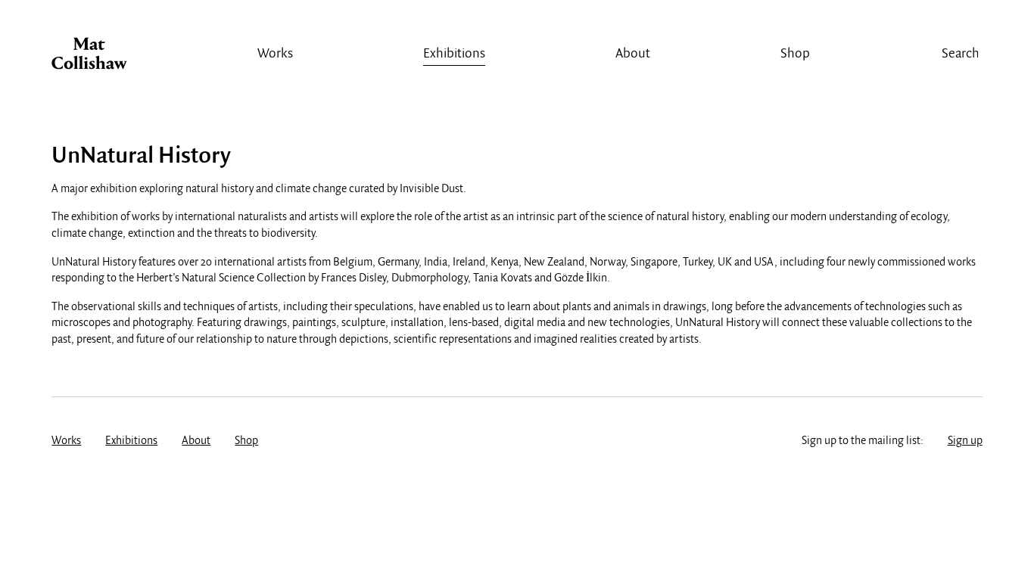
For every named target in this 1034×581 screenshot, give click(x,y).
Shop (795, 54)
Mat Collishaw (89, 57)
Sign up (965, 441)
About (632, 54)
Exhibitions (454, 54)
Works (275, 54)
